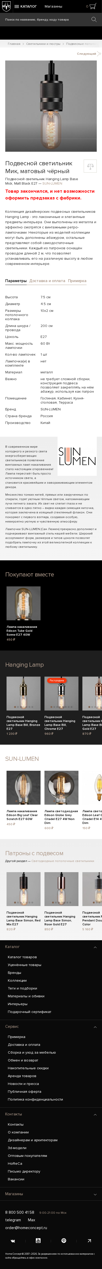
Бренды (14, 972)
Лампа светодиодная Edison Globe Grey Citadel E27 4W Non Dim (61, 814)
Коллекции (17, 980)
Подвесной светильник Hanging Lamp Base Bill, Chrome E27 (59, 720)
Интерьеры (17, 1004)
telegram (13, 1220)
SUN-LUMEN (52, 183)
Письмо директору (24, 1171)
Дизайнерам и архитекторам (33, 1140)
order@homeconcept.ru (26, 1227)
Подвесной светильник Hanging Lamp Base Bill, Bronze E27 (23, 720)
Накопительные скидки (28, 1068)
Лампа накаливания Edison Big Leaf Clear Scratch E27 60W (22, 814)
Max (31, 1220)
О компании (18, 1132)
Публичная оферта (24, 1091)
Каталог (12, 946)
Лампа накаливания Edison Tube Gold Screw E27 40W (22, 630)
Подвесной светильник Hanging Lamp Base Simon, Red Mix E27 (24, 916)
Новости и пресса (23, 1084)
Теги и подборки (22, 988)
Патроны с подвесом (34, 853)
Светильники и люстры (43, 44)
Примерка (16, 1037)
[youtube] (38, 1241)
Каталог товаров (22, 957)
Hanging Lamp (24, 665)
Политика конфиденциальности (35, 1099)
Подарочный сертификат (29, 1012)
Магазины (53, 6)
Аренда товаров (22, 1076)
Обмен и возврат (23, 1060)
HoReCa (15, 1163)
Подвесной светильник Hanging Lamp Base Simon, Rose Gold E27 (59, 916)
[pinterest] (64, 1241)
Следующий (87, 54)
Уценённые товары (24, 965)
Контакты (13, 1114)
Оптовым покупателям (27, 1155)
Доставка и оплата (24, 1044)
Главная (14, 44)
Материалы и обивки (26, 996)
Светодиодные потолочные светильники (62, 861)
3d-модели (17, 1148)
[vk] (13, 1241)
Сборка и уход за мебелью (32, 1052)
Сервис (12, 1026)
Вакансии (16, 1179)
